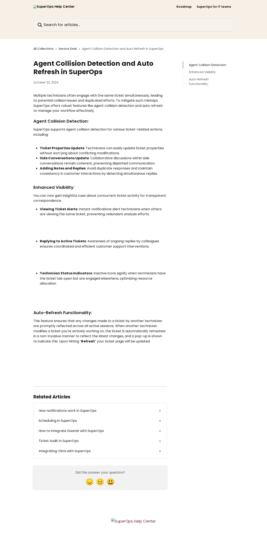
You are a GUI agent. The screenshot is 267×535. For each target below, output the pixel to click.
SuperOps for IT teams (214, 6)
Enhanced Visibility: (202, 72)
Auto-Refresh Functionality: (199, 81)
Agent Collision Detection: (208, 65)
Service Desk (68, 49)
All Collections (43, 49)
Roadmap (184, 6)
